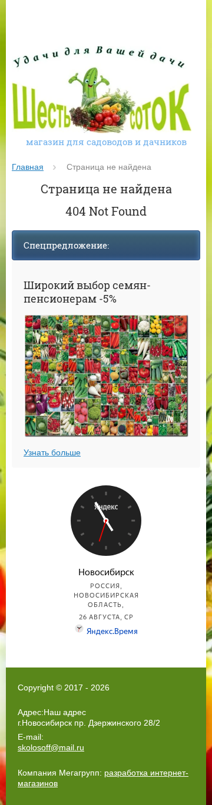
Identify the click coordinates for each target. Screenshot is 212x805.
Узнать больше (52, 452)
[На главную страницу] (101, 91)
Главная (28, 167)
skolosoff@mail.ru (51, 747)
